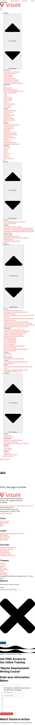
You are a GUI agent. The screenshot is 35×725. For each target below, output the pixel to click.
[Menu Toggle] (1, 9)
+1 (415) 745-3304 (6, 513)
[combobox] (10, 589)
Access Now (6, 713)
